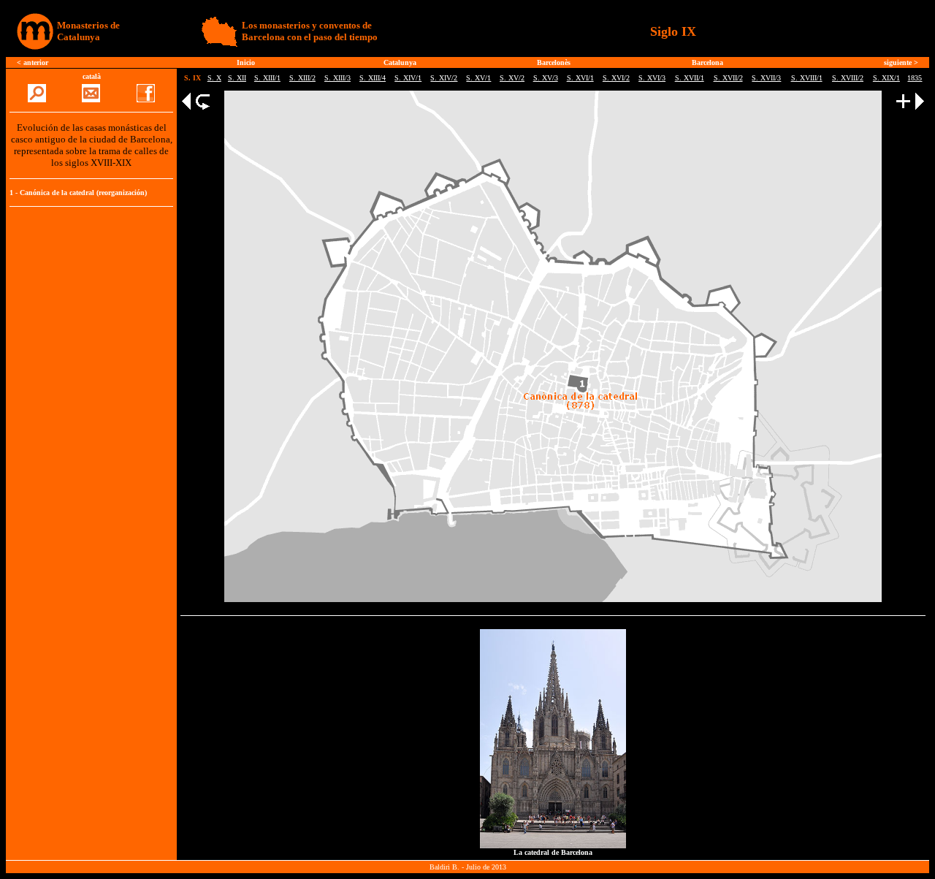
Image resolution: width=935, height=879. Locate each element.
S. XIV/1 (407, 78)
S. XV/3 (545, 78)
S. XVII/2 (728, 78)
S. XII (237, 78)
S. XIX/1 (886, 78)
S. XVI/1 (580, 78)
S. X (214, 78)
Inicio (246, 62)
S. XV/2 (512, 78)
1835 (914, 78)
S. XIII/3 (337, 78)
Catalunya (399, 62)
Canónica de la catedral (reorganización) (83, 193)
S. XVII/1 (689, 78)
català (92, 76)
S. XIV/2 (443, 78)
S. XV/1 (478, 78)
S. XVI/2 (616, 78)
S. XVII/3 (766, 78)
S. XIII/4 (372, 78)
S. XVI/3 (651, 78)
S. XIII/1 (267, 78)
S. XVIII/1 (807, 78)
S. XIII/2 (302, 78)
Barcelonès (553, 62)
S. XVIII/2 (847, 78)
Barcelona (707, 62)
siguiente (898, 62)
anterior (35, 62)
